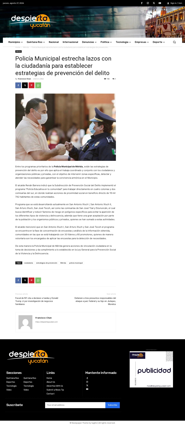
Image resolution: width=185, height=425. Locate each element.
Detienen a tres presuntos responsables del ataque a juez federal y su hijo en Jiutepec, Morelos (95, 301)
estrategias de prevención (46, 263)
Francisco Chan (24, 79)
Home (17, 47)
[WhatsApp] (38, 85)
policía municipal (76, 263)
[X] (154, 3)
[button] (174, 42)
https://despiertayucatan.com (46, 322)
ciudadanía (28, 263)
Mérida (26, 47)
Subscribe (112, 405)
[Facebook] (142, 3)
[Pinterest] (31, 85)
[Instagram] (148, 3)
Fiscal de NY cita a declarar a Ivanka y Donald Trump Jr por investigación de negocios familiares (36, 301)
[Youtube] (160, 3)
